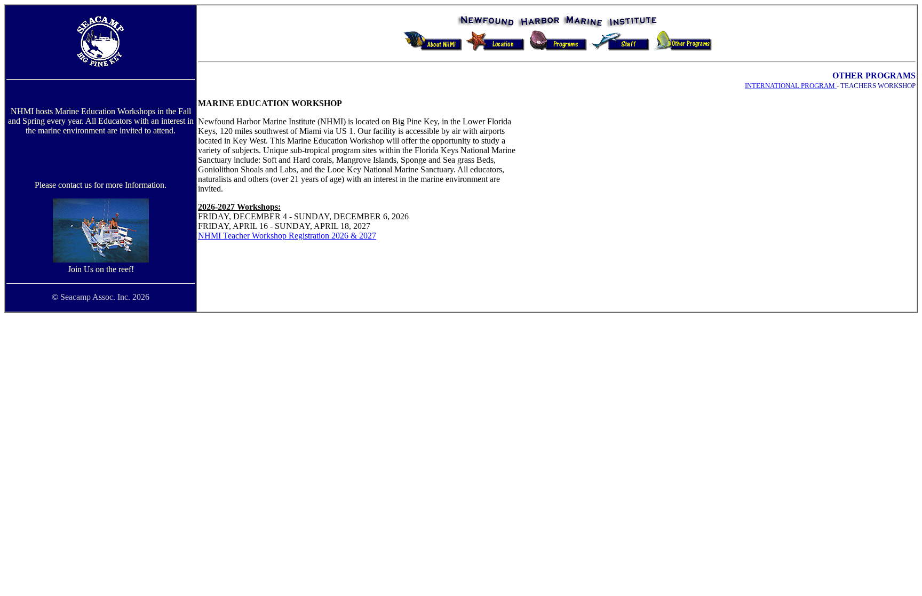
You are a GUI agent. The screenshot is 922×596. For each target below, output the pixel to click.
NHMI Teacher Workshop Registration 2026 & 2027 (287, 235)
